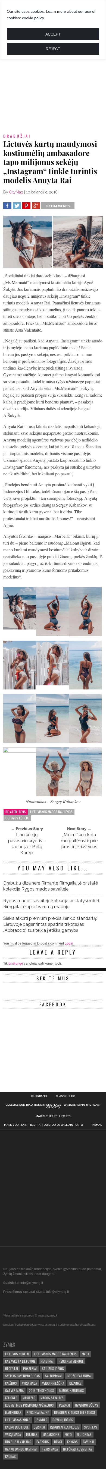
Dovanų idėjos (62, 1419)
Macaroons (51, 1434)
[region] (53, 29)
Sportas (90, 1427)
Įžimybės (41, 1419)
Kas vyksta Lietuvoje (20, 1361)
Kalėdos (11, 1383)
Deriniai (39, 1427)
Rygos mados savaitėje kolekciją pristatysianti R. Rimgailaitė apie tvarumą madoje (51, 903)
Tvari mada (50, 1449)
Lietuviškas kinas (17, 1419)
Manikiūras (13, 1412)
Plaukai (64, 1405)
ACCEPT (53, 34)
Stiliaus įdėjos (53, 1368)
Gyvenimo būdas (86, 1405)
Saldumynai (53, 1375)
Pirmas (97, 1125)
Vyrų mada (29, 1383)
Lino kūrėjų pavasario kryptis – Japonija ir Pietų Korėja (27, 843)
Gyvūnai (88, 1441)
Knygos (72, 1441)
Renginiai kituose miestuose (74, 1412)
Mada (85, 1354)
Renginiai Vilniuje (71, 1361)
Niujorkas (84, 1434)
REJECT (53, 49)
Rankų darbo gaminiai (21, 1449)
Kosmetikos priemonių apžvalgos (29, 1405)
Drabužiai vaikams (18, 1441)
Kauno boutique (17, 1427)
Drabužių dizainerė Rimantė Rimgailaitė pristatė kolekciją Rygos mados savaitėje (50, 886)
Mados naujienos (71, 1390)
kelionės (11, 1397)
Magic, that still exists (53, 1116)
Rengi (58, 1441)
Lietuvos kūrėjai (17, 818)
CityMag (16, 192)
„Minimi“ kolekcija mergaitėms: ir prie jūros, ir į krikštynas (79, 840)
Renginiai (47, 1361)
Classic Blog (65, 1096)
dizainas (75, 1383)
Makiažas (29, 1397)
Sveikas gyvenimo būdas (22, 1375)
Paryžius (42, 1441)
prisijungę (15, 963)
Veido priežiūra (53, 1383)
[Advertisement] (53, 73)
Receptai (11, 1368)
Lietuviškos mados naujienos (51, 811)
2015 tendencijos (41, 1390)
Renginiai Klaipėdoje (64, 1427)
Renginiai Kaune (38, 1412)
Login (69, 943)
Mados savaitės (52, 1397)
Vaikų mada (13, 1434)
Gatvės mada (14, 1390)
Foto (68, 1434)
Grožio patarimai (79, 1375)
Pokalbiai (30, 1368)
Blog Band (39, 1096)
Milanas (32, 1434)
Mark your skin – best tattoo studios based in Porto (43, 1125)
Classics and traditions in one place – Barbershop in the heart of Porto (53, 1106)
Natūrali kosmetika (77, 1449)
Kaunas (10, 1456)
